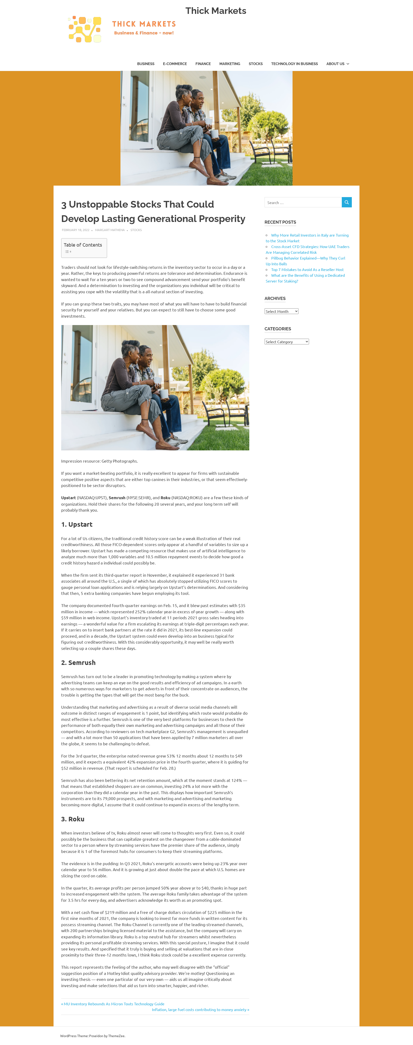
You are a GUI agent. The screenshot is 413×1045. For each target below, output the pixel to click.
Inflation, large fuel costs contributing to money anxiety (199, 1009)
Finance (203, 64)
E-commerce (175, 64)
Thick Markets (215, 10)
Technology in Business (294, 64)
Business (145, 64)
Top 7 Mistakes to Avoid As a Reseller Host (307, 269)
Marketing (229, 64)
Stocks (256, 64)
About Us (335, 64)
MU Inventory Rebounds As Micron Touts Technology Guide (114, 1003)
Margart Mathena (110, 230)
